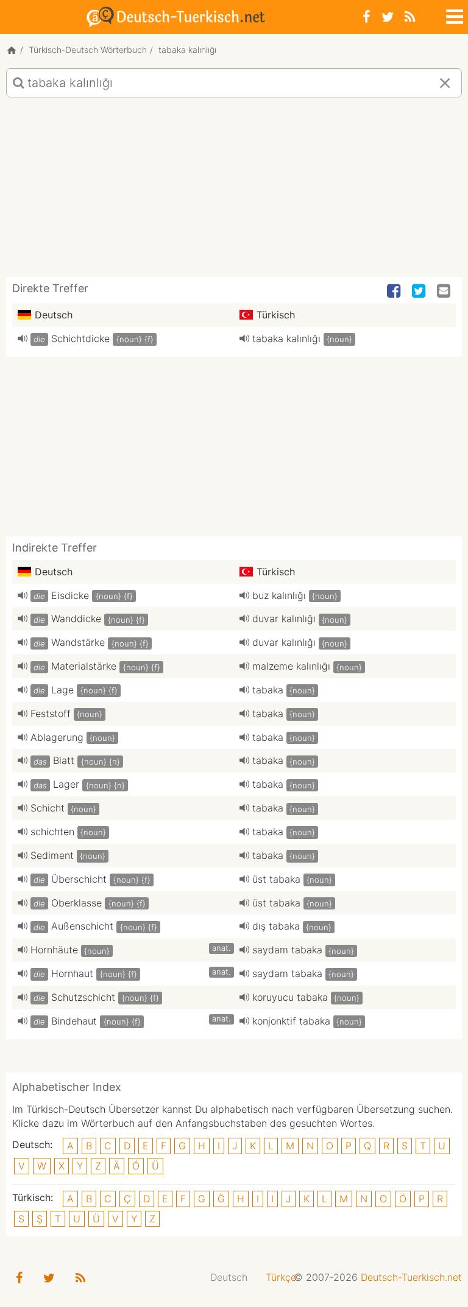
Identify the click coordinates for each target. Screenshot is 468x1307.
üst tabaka (276, 879)
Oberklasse (76, 903)
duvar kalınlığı (284, 618)
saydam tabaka (287, 950)
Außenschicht (82, 926)
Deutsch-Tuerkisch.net (411, 1277)
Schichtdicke (80, 338)
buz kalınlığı (279, 595)
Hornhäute (54, 950)
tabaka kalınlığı (286, 338)
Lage (62, 690)
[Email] (445, 291)
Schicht (47, 808)
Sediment (52, 855)
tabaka (267, 690)
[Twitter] (387, 17)
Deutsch (228, 1277)
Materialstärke (83, 666)
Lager (66, 784)
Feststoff (50, 713)
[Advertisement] (234, 192)
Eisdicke (70, 595)
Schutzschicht (83, 997)
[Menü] (453, 15)
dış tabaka (276, 926)
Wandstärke (78, 642)
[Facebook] (366, 17)
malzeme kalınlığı (291, 666)
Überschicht (79, 879)
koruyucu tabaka (290, 997)
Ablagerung (56, 737)
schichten (52, 831)
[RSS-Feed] (409, 17)
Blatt (63, 760)
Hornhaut (72, 973)
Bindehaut (74, 1021)
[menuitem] (229, 1277)
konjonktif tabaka (291, 1021)
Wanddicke (76, 618)
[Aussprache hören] (22, 338)
